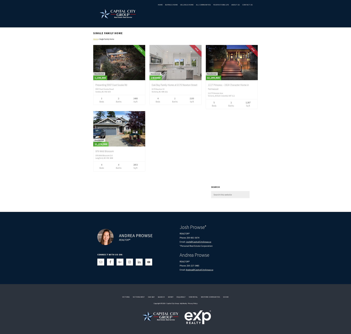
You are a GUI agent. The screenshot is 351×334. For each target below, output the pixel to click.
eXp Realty (183, 303)
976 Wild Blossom (104, 151)
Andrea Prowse (136, 235)
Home (95, 39)
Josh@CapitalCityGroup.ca (198, 241)
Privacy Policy (193, 303)
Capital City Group (172, 303)
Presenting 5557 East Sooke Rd (111, 84)
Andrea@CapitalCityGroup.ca (199, 269)
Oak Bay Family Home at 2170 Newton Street (174, 84)
